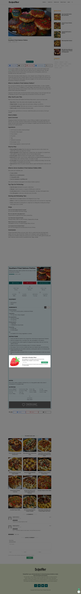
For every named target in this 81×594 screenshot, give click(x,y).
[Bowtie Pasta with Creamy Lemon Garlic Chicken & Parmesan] (30, 482)
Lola (10, 41)
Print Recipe (16, 282)
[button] (9, 274)
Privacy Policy (63, 2)
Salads (67, 65)
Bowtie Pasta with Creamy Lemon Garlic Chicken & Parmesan (29, 491)
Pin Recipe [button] (30, 282)
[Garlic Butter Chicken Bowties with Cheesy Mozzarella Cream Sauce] (44, 445)
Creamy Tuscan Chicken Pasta (67, 23)
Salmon (9, 70)
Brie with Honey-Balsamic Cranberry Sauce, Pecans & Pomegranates (67, 50)
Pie (58, 65)
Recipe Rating (11, 540)
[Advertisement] (29, 51)
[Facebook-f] (35, 585)
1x (45, 307)
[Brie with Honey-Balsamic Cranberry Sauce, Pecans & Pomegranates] (57, 52)
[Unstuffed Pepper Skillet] (15, 501)
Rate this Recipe (44, 282)
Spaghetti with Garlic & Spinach (66, 32)
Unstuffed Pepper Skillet (15, 509)
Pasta (56, 65)
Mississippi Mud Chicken (67, 40)
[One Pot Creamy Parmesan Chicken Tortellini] (30, 501)
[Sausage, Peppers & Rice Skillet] (44, 482)
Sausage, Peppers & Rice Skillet (44, 490)
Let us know (29, 405)
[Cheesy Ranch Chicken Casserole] (15, 482)
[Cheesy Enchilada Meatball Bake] (30, 464)
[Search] (72, 2)
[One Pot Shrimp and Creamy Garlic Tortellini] (15, 464)
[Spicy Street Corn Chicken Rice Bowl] (30, 445)
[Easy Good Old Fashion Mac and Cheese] (57, 17)
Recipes (44, 2)
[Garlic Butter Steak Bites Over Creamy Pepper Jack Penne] (44, 501)
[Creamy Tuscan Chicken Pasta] (57, 25)
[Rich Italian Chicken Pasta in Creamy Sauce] (44, 464)
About (69, 2)
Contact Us (50, 2)
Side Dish (56, 67)
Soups (60, 67)
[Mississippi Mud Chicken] (57, 43)
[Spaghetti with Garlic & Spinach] (57, 34)
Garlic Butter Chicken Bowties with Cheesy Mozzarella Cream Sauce (44, 454)
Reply (50, 525)
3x (49, 307)
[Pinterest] (46, 585)
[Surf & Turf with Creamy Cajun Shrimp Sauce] (15, 445)
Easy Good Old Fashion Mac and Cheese (67, 15)
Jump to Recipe (30, 61)
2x (47, 307)
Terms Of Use (56, 2)
